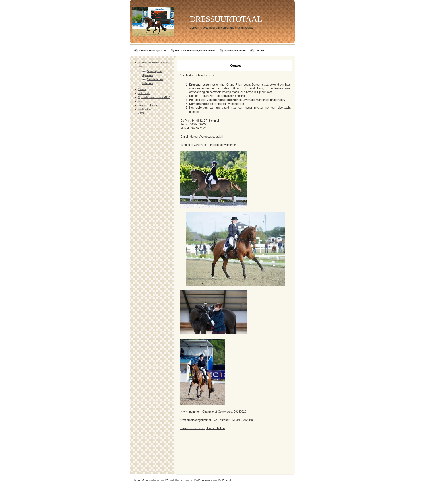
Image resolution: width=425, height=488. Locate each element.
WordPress (199, 480)
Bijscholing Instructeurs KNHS (154, 97)
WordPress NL (224, 480)
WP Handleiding (172, 480)
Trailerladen (144, 109)
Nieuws (142, 89)
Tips (140, 101)
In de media (144, 93)
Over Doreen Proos (235, 50)
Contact (259, 50)
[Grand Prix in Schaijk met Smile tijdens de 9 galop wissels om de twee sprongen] (235, 284)
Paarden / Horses (147, 105)
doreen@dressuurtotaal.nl (206, 136)
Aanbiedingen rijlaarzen (152, 50)
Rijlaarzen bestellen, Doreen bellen (195, 50)
